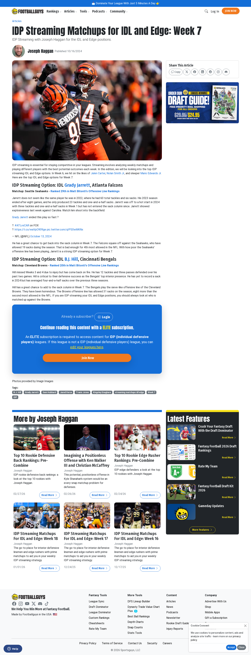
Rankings (53, 11)
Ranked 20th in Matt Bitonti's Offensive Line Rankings (84, 265)
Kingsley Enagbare (102, 392)
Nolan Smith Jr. (115, 173)
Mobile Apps (212, 612)
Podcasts (99, 11)
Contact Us (135, 643)
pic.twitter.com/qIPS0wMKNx (65, 229)
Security (152, 643)
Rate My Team (208, 466)
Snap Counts (135, 627)
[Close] (245, 625)
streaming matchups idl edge (129, 392)
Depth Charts (136, 622)
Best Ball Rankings (139, 616)
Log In (215, 11)
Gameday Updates (211, 506)
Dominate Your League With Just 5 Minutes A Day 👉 (127, 3)
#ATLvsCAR (22, 225)
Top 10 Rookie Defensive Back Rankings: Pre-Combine (34, 460)
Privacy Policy (87, 643)
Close (242, 647)
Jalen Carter (98, 173)
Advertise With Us (215, 601)
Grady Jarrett (77, 185)
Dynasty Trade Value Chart (144, 609)
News (169, 606)
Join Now (230, 10)
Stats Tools (135, 632)
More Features (201, 529)
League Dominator (100, 612)
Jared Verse (66, 392)
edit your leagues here (86, 347)
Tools (84, 11)
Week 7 (151, 392)
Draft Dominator (98, 606)
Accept (231, 647)
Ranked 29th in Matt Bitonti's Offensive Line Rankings (85, 191)
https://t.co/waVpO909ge (30, 229)
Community (118, 11)
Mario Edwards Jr (150, 173)
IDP (15, 397)
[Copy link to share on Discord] (226, 72)
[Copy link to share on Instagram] (218, 72)
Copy (177, 72)
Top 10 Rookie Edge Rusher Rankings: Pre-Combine (137, 458)
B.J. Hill (71, 259)
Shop (208, 606)
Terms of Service (112, 643)
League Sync (96, 601)
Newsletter (173, 617)
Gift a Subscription (216, 617)
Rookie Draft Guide (177, 623)
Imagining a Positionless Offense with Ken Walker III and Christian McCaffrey (86, 460)
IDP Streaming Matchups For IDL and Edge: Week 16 (136, 536)
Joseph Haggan (40, 51)
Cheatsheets (96, 623)
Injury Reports (174, 628)
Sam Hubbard (49, 392)
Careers (167, 643)
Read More (48, 495)
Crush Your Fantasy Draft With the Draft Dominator (215, 428)
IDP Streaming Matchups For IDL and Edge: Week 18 (35, 536)
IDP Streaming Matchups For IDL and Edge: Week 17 (86, 536)
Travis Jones (82, 392)
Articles (69, 11)
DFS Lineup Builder (139, 601)
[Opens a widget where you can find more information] (12, 649)
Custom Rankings (99, 617)
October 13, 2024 (40, 236)
